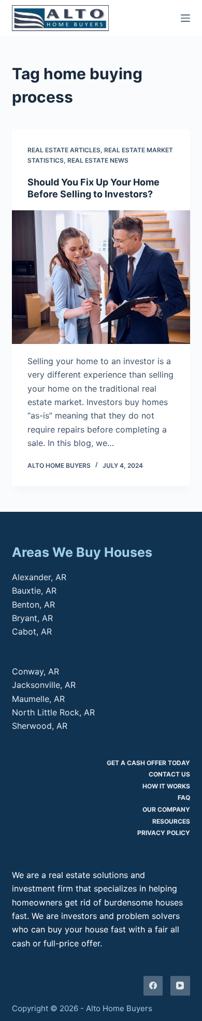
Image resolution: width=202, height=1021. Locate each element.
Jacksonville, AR (44, 685)
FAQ (184, 797)
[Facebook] (153, 986)
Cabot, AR (32, 631)
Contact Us (169, 774)
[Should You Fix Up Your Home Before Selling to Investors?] (101, 276)
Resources (171, 821)
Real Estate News (97, 160)
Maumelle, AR (38, 699)
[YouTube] (180, 986)
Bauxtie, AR (34, 590)
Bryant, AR (32, 618)
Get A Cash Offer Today (148, 763)
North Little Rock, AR (53, 712)
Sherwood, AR (39, 726)
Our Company (166, 809)
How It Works (166, 786)
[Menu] (185, 18)
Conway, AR (35, 671)
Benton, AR (33, 604)
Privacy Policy (163, 833)
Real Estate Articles (63, 150)
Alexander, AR (39, 577)
